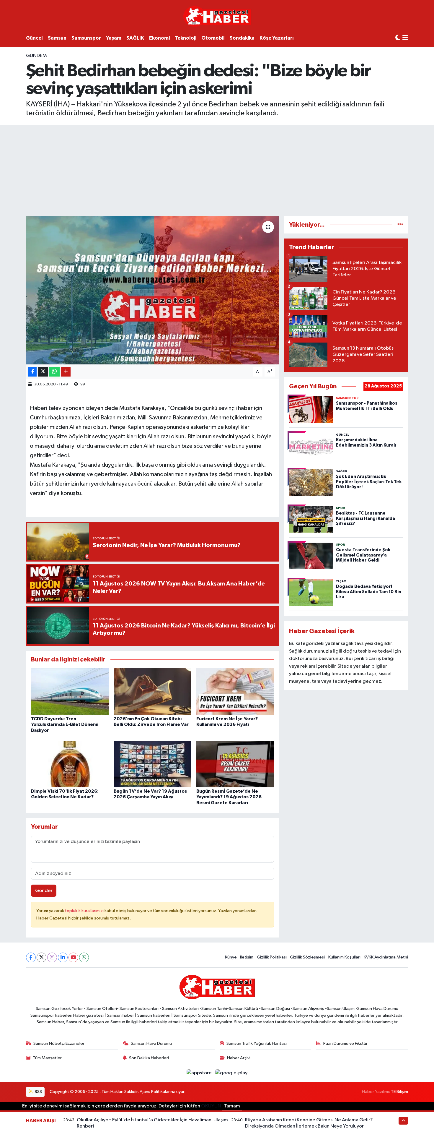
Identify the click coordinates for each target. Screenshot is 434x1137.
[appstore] (199, 1073)
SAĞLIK (135, 37)
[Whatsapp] (84, 957)
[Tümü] (400, 224)
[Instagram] (52, 957)
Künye (231, 957)
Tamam (232, 1106)
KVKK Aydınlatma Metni (386, 957)
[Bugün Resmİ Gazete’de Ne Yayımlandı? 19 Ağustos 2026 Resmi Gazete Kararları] (235, 763)
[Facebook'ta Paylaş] (32, 372)
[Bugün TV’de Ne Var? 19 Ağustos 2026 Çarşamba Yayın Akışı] (152, 763)
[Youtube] (73, 957)
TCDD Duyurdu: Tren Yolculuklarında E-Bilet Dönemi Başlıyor (64, 724)
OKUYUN (211, 1106)
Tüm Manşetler (47, 1058)
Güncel (34, 37)
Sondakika (242, 37)
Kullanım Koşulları (344, 957)
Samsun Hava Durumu (151, 1043)
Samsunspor (86, 37)
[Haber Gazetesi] (217, 16)
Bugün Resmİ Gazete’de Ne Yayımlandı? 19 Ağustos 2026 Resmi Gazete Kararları (229, 797)
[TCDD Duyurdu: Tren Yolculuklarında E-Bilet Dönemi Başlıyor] (70, 691)
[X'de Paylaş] (43, 372)
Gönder (44, 890)
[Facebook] (31, 957)
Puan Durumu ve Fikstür (345, 1043)
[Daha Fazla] (66, 372)
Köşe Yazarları (277, 37)
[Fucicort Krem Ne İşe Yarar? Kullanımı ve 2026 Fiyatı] (235, 691)
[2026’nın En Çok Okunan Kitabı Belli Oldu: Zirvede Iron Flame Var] (152, 691)
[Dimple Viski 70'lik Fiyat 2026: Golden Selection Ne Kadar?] (70, 763)
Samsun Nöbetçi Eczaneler (58, 1043)
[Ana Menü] (405, 38)
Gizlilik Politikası (272, 957)
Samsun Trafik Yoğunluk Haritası (256, 1043)
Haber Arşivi (238, 1058)
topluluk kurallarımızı (85, 911)
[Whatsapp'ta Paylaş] (54, 372)
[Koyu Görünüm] (397, 37)
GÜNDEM (36, 55)
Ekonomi (159, 37)
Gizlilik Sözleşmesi (307, 957)
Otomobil (213, 37)
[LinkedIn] (63, 957)
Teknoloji (185, 37)
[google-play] (231, 1073)
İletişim (246, 957)
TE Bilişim (399, 1091)
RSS (38, 1091)
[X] (41, 957)
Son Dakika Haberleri (149, 1058)
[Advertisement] (217, 169)
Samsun (57, 37)
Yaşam (113, 37)
